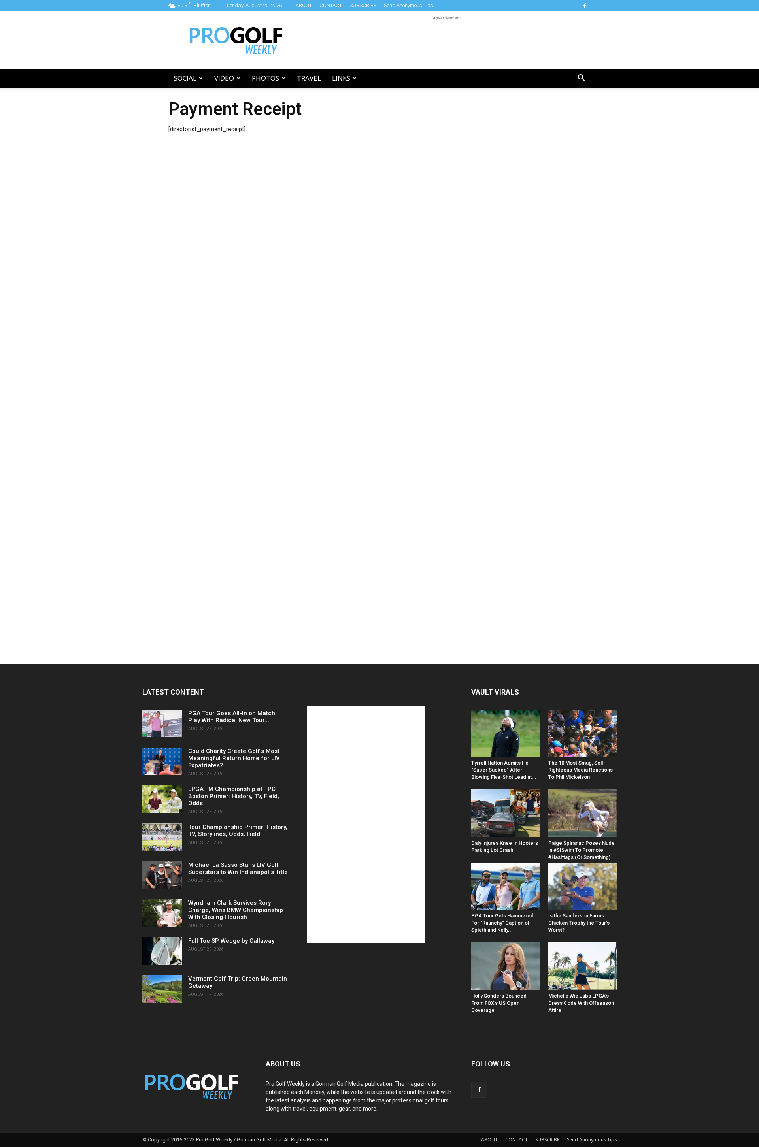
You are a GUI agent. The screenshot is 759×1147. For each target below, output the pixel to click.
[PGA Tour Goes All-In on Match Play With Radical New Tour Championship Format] (162, 723)
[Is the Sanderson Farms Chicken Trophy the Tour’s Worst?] (582, 886)
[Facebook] (585, 5)
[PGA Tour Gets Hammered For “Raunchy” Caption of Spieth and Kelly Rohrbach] (505, 886)
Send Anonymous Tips (408, 5)
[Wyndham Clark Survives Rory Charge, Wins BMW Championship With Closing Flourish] (162, 913)
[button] (581, 79)
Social (185, 78)
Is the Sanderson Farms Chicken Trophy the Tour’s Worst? (579, 923)
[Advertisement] (447, 40)
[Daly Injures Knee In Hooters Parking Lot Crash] (505, 812)
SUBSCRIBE (362, 5)
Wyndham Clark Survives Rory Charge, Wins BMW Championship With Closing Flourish (235, 910)
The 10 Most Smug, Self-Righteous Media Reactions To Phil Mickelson (580, 770)
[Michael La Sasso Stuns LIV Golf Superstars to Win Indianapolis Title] (162, 875)
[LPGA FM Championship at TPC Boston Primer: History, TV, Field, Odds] (162, 799)
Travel (309, 78)
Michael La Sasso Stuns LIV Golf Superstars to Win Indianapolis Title (238, 868)
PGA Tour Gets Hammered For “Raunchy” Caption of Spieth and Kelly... (502, 923)
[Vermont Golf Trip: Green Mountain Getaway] (162, 989)
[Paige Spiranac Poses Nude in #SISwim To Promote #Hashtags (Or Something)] (582, 812)
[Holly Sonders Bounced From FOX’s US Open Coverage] (505, 965)
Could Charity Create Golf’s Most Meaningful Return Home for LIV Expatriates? (234, 758)
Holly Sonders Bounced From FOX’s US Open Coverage (499, 1003)
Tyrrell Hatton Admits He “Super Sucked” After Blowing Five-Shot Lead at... (503, 770)
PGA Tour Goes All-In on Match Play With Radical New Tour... (231, 717)
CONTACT (330, 5)
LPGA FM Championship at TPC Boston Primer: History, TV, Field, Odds (233, 796)
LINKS (341, 78)
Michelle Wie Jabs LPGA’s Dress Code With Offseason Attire (581, 1003)
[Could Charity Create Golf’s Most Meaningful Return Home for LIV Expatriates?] (162, 761)
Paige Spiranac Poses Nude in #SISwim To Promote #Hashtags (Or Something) (581, 850)
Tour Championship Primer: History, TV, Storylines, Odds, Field (237, 830)
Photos (265, 78)
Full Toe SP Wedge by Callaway (231, 940)
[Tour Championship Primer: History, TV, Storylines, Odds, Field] (162, 837)
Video (224, 78)
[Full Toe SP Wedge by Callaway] (162, 951)
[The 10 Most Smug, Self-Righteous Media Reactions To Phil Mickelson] (582, 733)
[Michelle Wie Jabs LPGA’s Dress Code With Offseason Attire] (582, 965)
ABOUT (304, 5)
